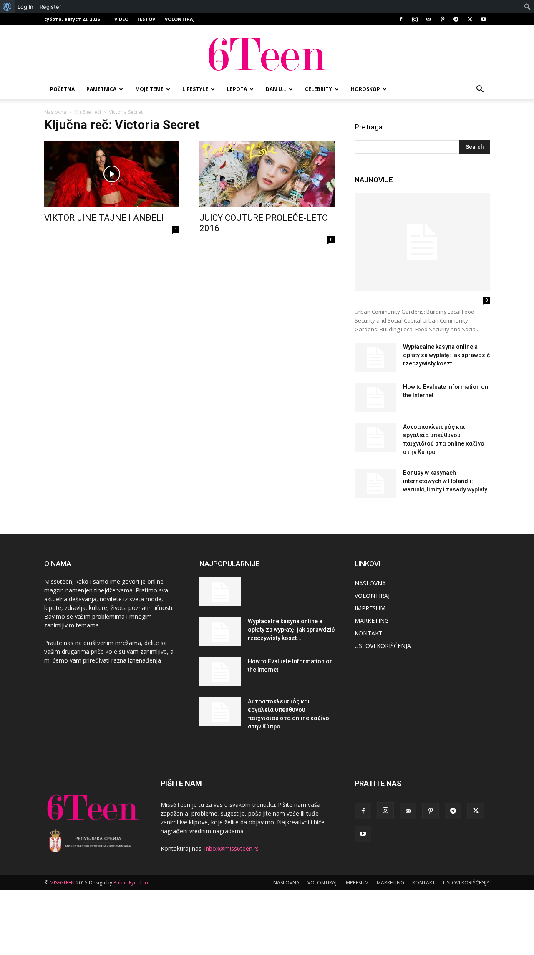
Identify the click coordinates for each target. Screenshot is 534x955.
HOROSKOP (365, 89)
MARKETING (372, 621)
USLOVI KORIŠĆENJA (383, 646)
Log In (25, 6)
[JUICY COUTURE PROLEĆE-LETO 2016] (267, 174)
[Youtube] (483, 19)
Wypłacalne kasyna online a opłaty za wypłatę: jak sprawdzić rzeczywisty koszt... (446, 355)
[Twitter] (469, 19)
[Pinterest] (442, 19)
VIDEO (121, 19)
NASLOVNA (370, 583)
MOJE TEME (149, 89)
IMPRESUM (370, 608)
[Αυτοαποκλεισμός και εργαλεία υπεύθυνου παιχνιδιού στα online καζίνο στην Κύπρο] (375, 437)
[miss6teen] (267, 53)
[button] (480, 90)
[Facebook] (401, 19)
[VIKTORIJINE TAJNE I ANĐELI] (111, 174)
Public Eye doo (130, 882)
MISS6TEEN (62, 882)
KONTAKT (369, 633)
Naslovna (55, 112)
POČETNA (62, 89)
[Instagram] (414, 19)
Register (50, 6)
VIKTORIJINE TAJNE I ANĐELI (104, 218)
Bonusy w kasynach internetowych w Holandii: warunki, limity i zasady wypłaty (445, 481)
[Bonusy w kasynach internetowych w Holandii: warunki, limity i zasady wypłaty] (375, 483)
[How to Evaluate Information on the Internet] (375, 397)
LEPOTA (237, 89)
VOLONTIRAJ (180, 19)
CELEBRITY (318, 89)
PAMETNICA (101, 89)
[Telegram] (456, 19)
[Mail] (428, 19)
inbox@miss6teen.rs (231, 848)
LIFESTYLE (195, 89)
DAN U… (276, 89)
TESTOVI (146, 19)
